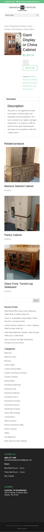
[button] (18, 36)
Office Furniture (10, 421)
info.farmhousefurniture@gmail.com (18, 460)
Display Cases (27, 86)
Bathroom (8, 353)
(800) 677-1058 (10, 458)
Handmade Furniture (12, 409)
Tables (6, 433)
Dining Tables (9, 381)
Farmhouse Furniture (12, 401)
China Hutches (32, 79)
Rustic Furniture (10, 429)
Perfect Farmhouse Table (14, 425)
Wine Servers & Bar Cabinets (15, 441)
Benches (7, 361)
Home (6, 26)
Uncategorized (9, 437)
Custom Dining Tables (12, 369)
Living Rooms (9, 417)
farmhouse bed (10, 389)
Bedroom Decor (10, 357)
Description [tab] (11, 99)
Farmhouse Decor (11, 397)
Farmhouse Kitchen (11, 405)
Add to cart (30, 68)
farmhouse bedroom (12, 393)
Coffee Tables (9, 365)
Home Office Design (12, 413)
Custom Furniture (11, 377)
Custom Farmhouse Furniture (15, 373)
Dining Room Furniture (18, 26)
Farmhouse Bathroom (12, 385)
